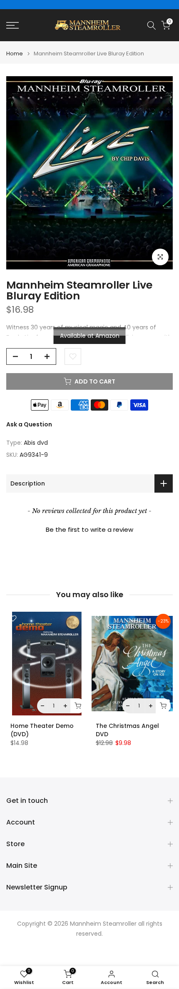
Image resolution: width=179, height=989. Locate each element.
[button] (89, 528)
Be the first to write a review (89, 529)
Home (14, 53)
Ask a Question (29, 424)
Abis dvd (36, 442)
